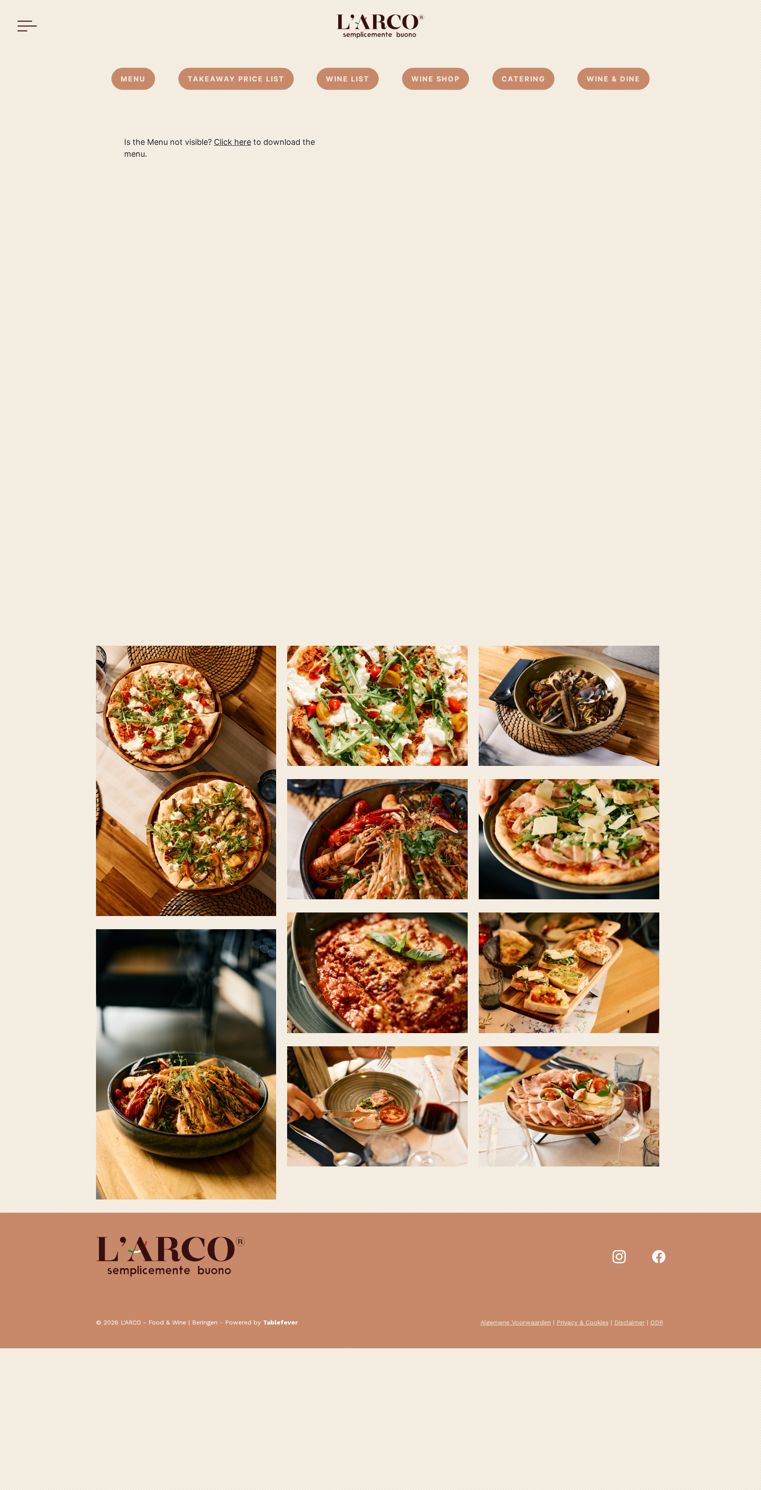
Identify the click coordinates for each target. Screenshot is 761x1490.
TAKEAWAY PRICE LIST (236, 78)
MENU (133, 78)
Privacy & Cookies (583, 1322)
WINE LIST (347, 78)
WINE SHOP (435, 78)
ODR (656, 1322)
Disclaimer (629, 1322)
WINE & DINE (613, 78)
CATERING (523, 78)
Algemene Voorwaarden (515, 1322)
